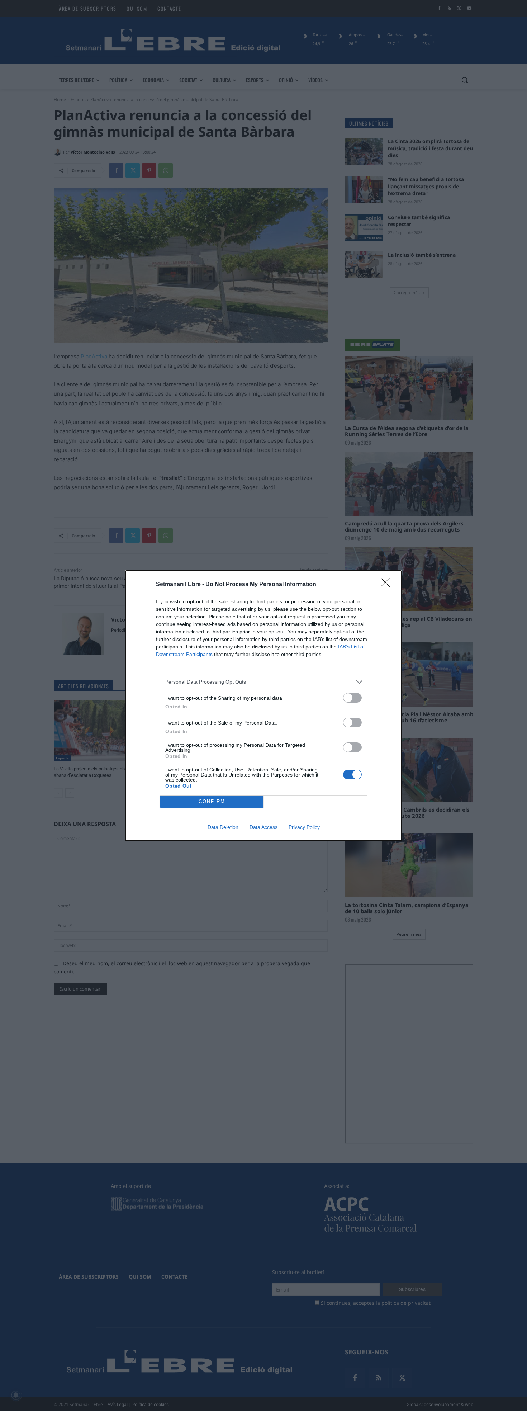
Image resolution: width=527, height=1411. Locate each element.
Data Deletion (223, 827)
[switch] (352, 698)
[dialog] (263, 706)
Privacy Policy (304, 827)
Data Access (263, 827)
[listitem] (263, 682)
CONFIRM (212, 801)
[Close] (387, 584)
